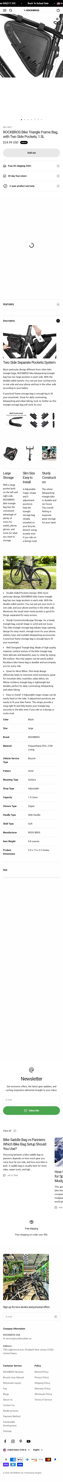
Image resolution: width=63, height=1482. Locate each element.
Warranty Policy (42, 1388)
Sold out (31, 152)
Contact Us (9, 1405)
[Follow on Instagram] (13, 1441)
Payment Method (11, 1416)
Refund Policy (41, 1372)
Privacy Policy (42, 1377)
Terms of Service (43, 1399)
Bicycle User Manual (13, 1377)
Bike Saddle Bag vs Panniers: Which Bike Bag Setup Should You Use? (24, 1144)
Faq (5, 1388)
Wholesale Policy (43, 1394)
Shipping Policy (42, 1383)
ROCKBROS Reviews (13, 1372)
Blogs (6, 1394)
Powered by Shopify (32, 1473)
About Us (8, 1399)
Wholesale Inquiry (12, 1383)
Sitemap (7, 1431)
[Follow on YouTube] (28, 1441)
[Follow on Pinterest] (21, 1441)
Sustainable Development (10, 1424)
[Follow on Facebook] (5, 1441)
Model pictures (10, 1410)
